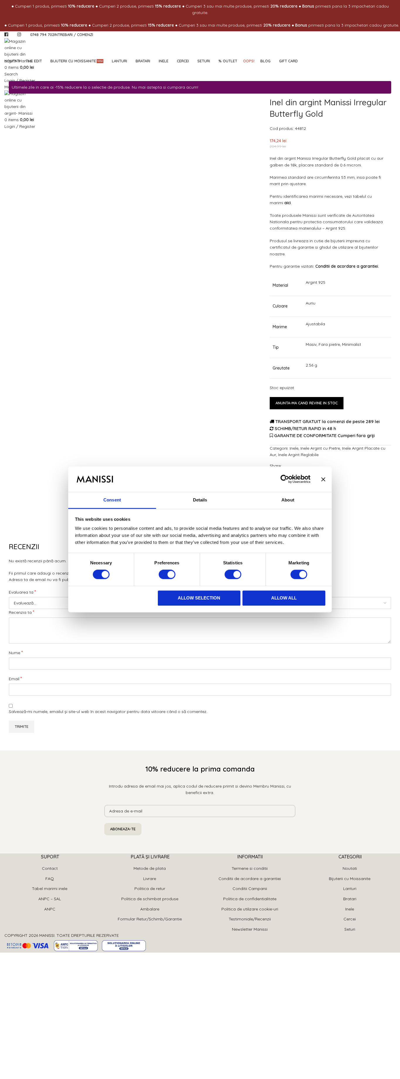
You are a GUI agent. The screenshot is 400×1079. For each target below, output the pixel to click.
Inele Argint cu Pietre (320, 448)
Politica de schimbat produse (149, 898)
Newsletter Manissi (250, 929)
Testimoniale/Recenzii (250, 919)
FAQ (49, 878)
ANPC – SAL (49, 898)
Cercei (349, 919)
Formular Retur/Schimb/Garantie (150, 919)
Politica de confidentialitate (249, 898)
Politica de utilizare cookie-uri (249, 909)
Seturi (349, 929)
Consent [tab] (112, 499)
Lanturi (349, 888)
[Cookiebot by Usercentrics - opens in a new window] (284, 479)
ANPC (49, 909)
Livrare (149, 878)
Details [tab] (200, 499)
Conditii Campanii (250, 888)
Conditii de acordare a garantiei (249, 878)
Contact (50, 868)
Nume (16, 652)
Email (15, 678)
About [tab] (287, 499)
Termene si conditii (250, 868)
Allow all (284, 597)
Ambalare (149, 909)
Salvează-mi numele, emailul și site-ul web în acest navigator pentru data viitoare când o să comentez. (108, 711)
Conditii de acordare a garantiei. (347, 266)
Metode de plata (150, 868)
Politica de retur (149, 888)
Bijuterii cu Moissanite (349, 878)
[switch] (167, 574)
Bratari (349, 898)
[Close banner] (323, 479)
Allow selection (199, 597)
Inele (294, 448)
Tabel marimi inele (49, 888)
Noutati (350, 868)
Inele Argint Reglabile (298, 454)
